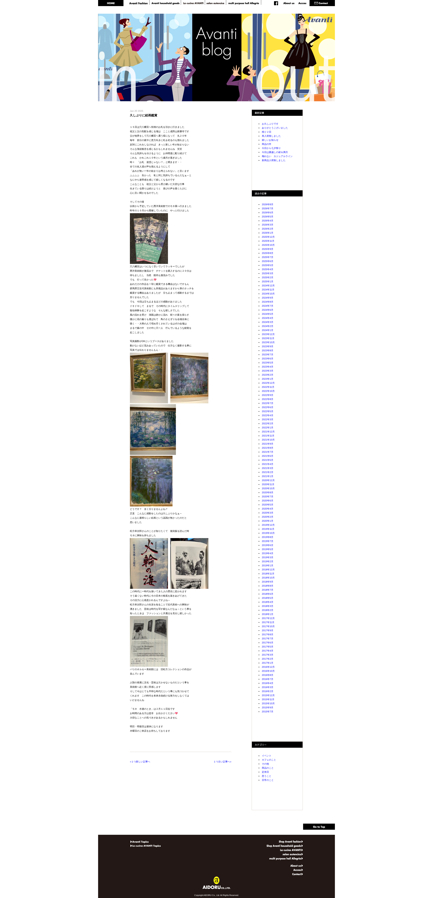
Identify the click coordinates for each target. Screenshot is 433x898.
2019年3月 (267, 557)
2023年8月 (267, 350)
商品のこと (268, 767)
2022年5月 (267, 411)
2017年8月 (267, 634)
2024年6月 (267, 310)
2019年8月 (267, 537)
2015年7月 (267, 711)
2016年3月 (267, 687)
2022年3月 (267, 419)
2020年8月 (267, 492)
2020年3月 (267, 512)
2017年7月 (267, 638)
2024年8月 (267, 301)
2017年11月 (268, 622)
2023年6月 (267, 358)
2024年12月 (268, 285)
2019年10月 (268, 533)
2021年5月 (267, 460)
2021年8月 (267, 447)
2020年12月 (268, 480)
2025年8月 (267, 253)
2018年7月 (267, 589)
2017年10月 (268, 626)
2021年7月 (267, 452)
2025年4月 (267, 269)
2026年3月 (267, 224)
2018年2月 (267, 610)
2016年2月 (267, 691)
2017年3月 (267, 654)
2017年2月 (267, 658)
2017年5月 (267, 646)
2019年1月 (267, 565)
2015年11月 (268, 699)
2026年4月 (267, 220)
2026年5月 (267, 216)
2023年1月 (267, 378)
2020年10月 (268, 488)
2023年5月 (267, 362)
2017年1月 (267, 662)
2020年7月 (267, 496)
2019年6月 (267, 545)
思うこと (266, 776)
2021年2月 (267, 472)
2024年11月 (268, 289)
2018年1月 (267, 614)
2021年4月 (267, 464)
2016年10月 (268, 671)
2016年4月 (267, 683)
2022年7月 (267, 403)
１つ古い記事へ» (221, 761)
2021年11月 (268, 435)
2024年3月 (267, 322)
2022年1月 (267, 427)
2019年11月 (268, 529)
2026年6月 (267, 212)
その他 (265, 763)
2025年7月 (267, 257)
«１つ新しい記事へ (141, 761)
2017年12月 (268, 618)
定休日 (265, 772)
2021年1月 (267, 476)
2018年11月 (268, 573)
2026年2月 (267, 228)
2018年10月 (268, 577)
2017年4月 (267, 650)
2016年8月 (267, 675)
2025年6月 (267, 261)
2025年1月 (267, 281)
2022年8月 (267, 399)
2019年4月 (267, 553)
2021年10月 (268, 439)
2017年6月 (267, 642)
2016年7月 (267, 679)
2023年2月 (267, 374)
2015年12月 (268, 695)
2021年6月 (267, 456)
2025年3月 (267, 273)
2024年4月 (267, 318)
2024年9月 (267, 297)
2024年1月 (267, 330)
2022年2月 (267, 423)
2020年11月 (268, 484)
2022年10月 (268, 391)
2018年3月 (267, 606)
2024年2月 (267, 326)
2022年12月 (268, 383)
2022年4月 (267, 415)
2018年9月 (267, 581)
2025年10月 (268, 245)
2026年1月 (267, 232)
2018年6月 (267, 594)
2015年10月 (268, 703)
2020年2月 (267, 516)
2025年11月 (268, 241)
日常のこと (268, 780)
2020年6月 (267, 500)
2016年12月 (268, 667)
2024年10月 (268, 293)
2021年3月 (267, 468)
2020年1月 (267, 520)
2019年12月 (268, 525)
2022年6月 (267, 407)
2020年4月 (267, 508)
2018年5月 (267, 598)
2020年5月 (267, 504)
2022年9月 (267, 395)
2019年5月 (267, 549)
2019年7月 (267, 541)
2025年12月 (268, 236)
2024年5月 (267, 314)
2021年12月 (268, 431)
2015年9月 (267, 707)
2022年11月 (268, 387)
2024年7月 (267, 305)
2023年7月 (267, 354)
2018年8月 (267, 585)
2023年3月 (267, 370)
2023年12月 (268, 334)
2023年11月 (268, 338)
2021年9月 (267, 443)
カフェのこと (269, 759)
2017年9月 (267, 630)
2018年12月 (268, 569)
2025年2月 (267, 277)
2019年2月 (267, 561)
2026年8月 (267, 204)
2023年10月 (268, 342)
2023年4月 (267, 366)
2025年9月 (267, 249)
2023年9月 (267, 346)
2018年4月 (267, 602)
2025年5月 (267, 265)
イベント (266, 755)
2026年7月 (267, 208)
